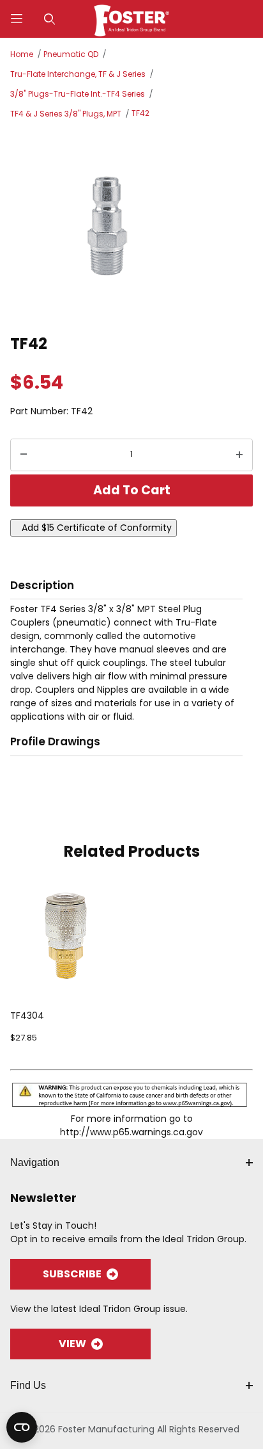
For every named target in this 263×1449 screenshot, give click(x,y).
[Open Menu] (16, 19)
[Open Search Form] (49, 19)
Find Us (28, 1385)
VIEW (72, 1343)
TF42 (140, 113)
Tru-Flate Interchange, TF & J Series (78, 74)
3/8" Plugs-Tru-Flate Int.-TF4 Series (77, 93)
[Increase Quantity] (239, 455)
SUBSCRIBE (72, 1274)
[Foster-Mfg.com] (132, 18)
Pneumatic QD (70, 54)
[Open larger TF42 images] (131, 225)
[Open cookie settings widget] (21, 1427)
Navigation (34, 1162)
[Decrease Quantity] (23, 455)
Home (21, 54)
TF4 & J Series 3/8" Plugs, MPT (65, 113)
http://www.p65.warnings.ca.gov (131, 1132)
